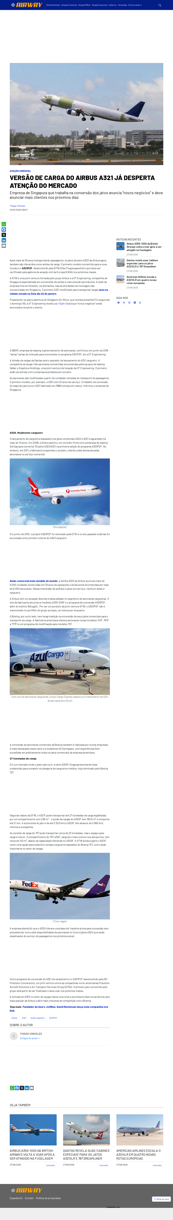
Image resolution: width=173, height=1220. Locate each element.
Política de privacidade (48, 1198)
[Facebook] (4, 229)
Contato (29, 1198)
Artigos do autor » (30, 1038)
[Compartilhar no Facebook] (118, 302)
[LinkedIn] (4, 240)
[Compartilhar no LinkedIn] (135, 302)
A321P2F (53, 1018)
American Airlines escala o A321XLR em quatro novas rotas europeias (142, 280)
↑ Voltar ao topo (161, 1199)
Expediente (16, 1198)
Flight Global (65, 303)
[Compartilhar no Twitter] (124, 302)
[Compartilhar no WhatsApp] (140, 302)
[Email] (4, 245)
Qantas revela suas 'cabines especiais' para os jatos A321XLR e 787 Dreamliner (142, 263)
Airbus (14, 1018)
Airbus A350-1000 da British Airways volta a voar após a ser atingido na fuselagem (144, 246)
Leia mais (50, 1165)
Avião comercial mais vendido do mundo (34, 580)
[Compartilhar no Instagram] (129, 302)
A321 (24, 1018)
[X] (4, 235)
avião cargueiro (38, 1018)
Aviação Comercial (20, 171)
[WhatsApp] (4, 224)
